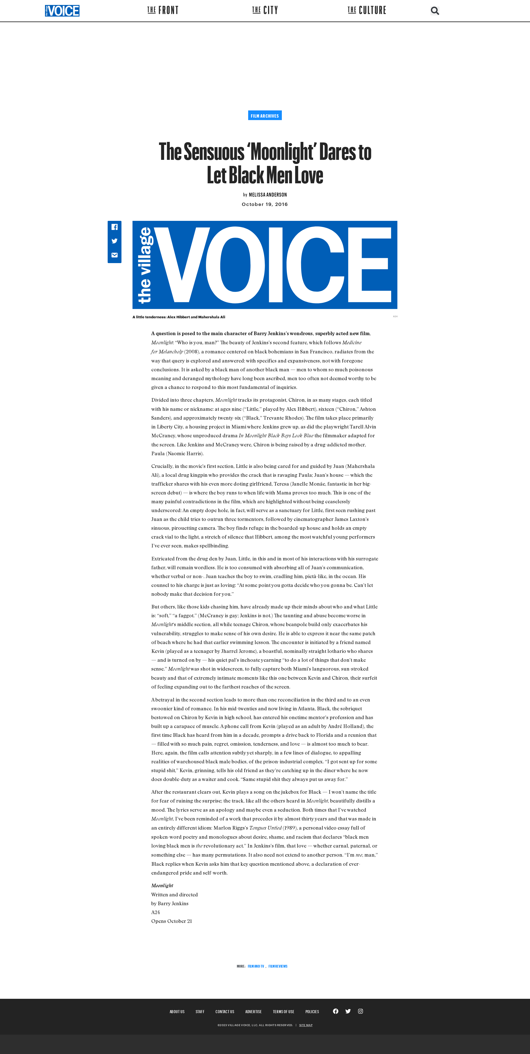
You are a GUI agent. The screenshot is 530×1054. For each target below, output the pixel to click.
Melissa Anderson (268, 194)
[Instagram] (360, 1011)
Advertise (253, 1011)
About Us (177, 1011)
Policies (312, 1011)
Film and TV (256, 965)
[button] (434, 10)
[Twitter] (348, 1011)
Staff (200, 1011)
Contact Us (225, 1011)
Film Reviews (278, 965)
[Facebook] (335, 1011)
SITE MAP (305, 1025)
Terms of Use (284, 1011)
